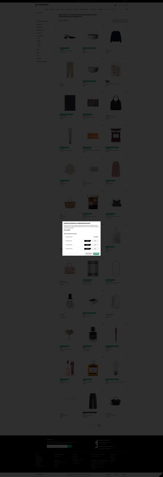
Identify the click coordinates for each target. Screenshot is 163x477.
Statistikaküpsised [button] (68, 248)
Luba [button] (95, 240)
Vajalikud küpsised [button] (68, 237)
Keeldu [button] (87, 240)
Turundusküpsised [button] (68, 244)
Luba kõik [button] (96, 253)
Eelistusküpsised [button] (68, 240)
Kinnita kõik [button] (88, 253)
